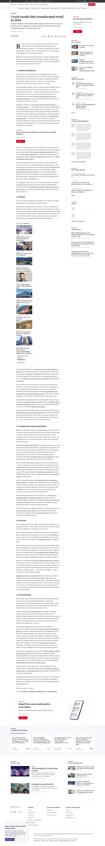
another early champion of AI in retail (41, 187)
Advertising (49, 810)
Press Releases (43, 4)
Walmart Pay (42, 539)
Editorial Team (31, 812)
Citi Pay (54, 539)
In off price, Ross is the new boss (86, 46)
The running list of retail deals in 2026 (45, 769)
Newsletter (30, 817)
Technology (34, 8)
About (29, 810)
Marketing (27, 8)
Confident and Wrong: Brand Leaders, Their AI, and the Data (85, 95)
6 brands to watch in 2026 (42, 784)
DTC (39, 8)
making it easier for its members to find (36, 378)
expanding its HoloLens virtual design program (29, 498)
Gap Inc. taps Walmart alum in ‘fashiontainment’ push (86, 69)
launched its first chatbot (38, 406)
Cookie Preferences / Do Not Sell (67, 840)
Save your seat (9, 839)
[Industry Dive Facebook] (14, 811)
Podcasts (27, 4)
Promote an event (80, 221)
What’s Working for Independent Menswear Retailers (81, 191)
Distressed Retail (46, 8)
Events (36, 4)
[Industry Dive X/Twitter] (17, 811)
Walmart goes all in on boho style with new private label (85, 767)
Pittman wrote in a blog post (48, 643)
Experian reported (34, 671)
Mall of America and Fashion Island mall (41, 152)
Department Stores (55, 8)
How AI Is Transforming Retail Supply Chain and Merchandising (85, 106)
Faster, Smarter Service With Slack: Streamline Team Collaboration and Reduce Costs (82, 243)
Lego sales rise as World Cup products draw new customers (81, 183)
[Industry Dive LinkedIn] (11, 811)
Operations (21, 8)
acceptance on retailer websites (45, 552)
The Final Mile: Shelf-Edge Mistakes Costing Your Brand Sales (85, 85)
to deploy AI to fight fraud (36, 157)
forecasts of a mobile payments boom (42, 560)
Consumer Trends (52, 691)
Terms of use (45, 840)
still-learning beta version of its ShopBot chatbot (29, 412)
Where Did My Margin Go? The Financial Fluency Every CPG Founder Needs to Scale (83, 234)
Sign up (92, 4)
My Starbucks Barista (34, 611)
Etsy (31, 185)
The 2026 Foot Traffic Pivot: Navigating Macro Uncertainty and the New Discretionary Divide (82, 253)
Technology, (39, 691)
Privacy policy (37, 840)
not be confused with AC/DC (29, 445)
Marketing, (33, 691)
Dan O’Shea (15, 35)
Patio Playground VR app (44, 472)
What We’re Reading (33, 825)
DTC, (45, 691)
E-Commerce (84, 8)
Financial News (71, 8)
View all (73, 112)
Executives (63, 8)
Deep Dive (21, 4)
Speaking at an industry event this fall (26, 576)
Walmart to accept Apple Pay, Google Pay (84, 775)
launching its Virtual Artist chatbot (33, 402)
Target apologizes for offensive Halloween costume (86, 53)
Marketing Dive (40, 1)
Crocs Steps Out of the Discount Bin (82, 175)
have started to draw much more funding (41, 457)
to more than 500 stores (42, 513)
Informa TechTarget (58, 833)
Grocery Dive (33, 1)
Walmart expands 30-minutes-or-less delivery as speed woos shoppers (85, 783)
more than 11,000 (34, 374)
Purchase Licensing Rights (34, 820)
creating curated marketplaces (29, 154)
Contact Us (31, 815)
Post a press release (81, 161)
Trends (77, 8)
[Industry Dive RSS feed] (20, 811)
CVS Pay (48, 539)
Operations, (25, 691)
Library (32, 4)
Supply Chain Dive (47, 1)
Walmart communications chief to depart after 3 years (86, 61)
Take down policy (53, 840)
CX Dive (27, 1)
